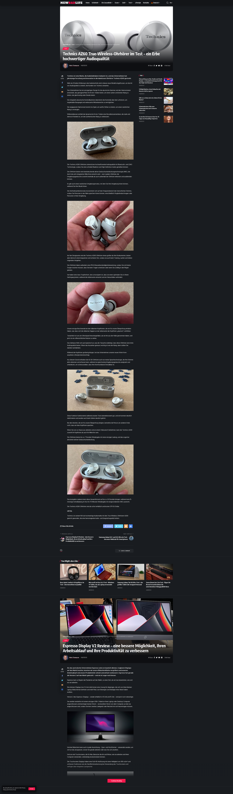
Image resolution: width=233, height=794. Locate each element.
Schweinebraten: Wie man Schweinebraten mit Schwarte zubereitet (148, 108)
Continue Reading (116, 781)
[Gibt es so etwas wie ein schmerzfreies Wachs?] (168, 100)
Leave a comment (125, 550)
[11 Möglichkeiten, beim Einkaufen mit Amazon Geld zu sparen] (168, 91)
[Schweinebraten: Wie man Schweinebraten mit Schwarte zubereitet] (168, 109)
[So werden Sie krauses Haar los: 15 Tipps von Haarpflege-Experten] (168, 119)
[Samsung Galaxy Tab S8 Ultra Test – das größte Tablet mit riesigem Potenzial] (130, 572)
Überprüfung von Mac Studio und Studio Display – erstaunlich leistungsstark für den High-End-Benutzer (150, 81)
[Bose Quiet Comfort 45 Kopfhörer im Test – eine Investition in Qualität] (73, 572)
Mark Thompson (74, 65)
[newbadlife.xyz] (71, 2)
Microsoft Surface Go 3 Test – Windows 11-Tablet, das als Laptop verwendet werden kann (101, 585)
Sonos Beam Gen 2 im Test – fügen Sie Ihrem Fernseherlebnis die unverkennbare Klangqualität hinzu (158, 585)
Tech (65, 48)
